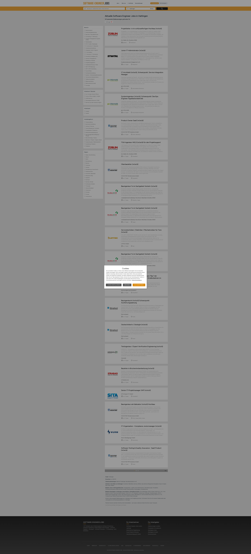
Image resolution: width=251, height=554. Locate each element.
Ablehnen (127, 284)
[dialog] (125, 277)
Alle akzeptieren (139, 284)
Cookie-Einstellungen (114, 284)
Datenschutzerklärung (137, 280)
